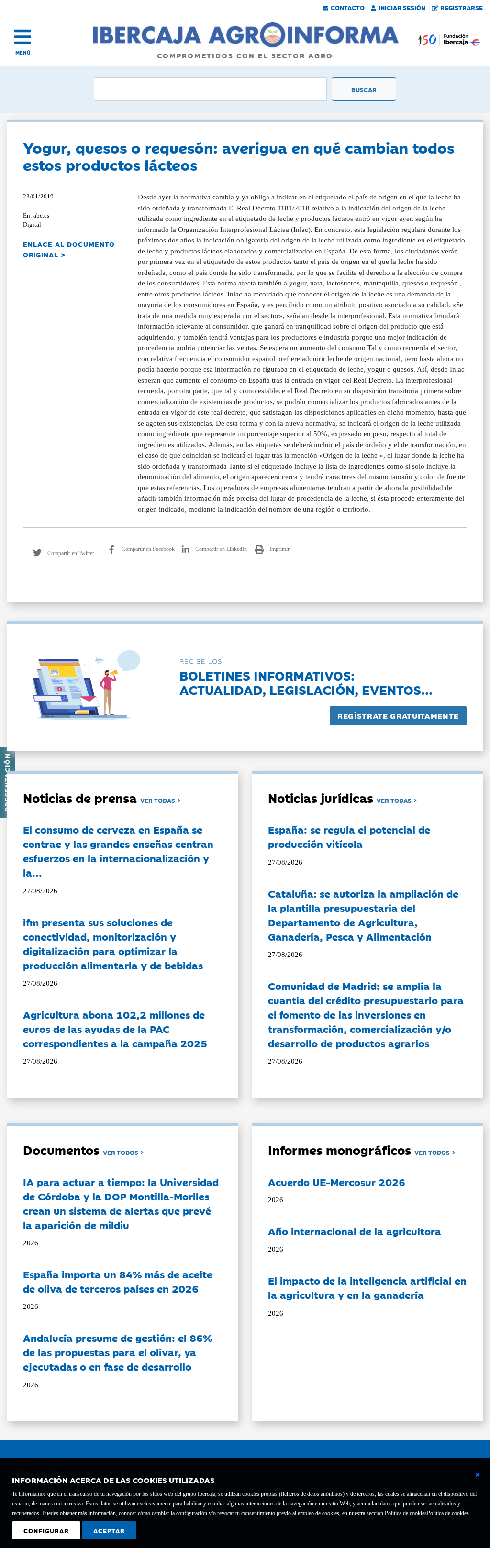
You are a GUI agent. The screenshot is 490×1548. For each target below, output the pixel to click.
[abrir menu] (22, 36)
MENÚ (23, 52)
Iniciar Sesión (402, 7)
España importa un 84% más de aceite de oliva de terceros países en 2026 (117, 1281)
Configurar (46, 1530)
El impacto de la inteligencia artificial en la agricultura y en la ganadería (367, 1287)
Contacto (348, 7)
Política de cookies (448, 1513)
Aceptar (109, 1530)
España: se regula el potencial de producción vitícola (349, 836)
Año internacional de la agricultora (354, 1231)
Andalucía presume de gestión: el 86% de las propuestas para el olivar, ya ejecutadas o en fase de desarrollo (117, 1351)
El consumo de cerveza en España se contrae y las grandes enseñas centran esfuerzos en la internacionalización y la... (118, 850)
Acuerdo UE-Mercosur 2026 (336, 1182)
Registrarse (461, 7)
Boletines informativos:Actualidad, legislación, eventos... (306, 682)
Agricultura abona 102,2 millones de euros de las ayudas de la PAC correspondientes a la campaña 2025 (115, 1028)
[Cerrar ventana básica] (477, 1474)
